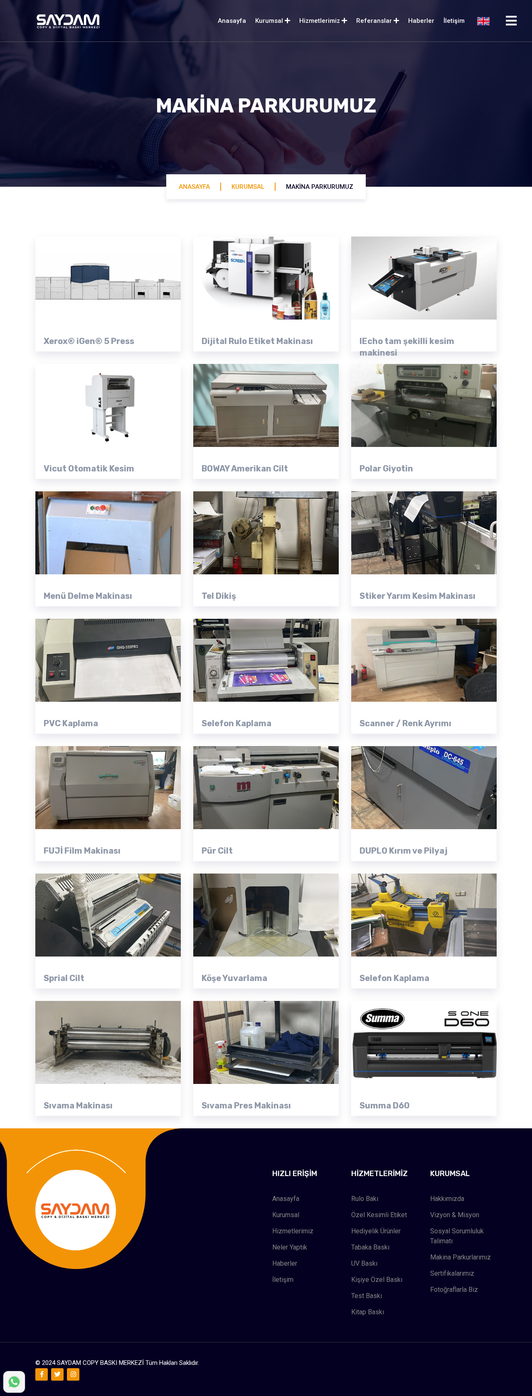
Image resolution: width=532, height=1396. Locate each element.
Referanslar (375, 20)
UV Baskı (364, 1263)
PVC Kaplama (71, 723)
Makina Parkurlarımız (460, 1257)
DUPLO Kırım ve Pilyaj (404, 851)
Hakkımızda (447, 1199)
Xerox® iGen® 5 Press (89, 341)
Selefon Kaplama (236, 723)
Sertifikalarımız (452, 1273)
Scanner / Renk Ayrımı (405, 723)
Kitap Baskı (367, 1312)
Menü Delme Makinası (88, 596)
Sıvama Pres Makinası (246, 1105)
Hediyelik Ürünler (376, 1231)
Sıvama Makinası (78, 1105)
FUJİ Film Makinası (82, 851)
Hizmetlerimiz (320, 20)
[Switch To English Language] (483, 21)
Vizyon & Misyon (454, 1215)
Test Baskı (366, 1296)
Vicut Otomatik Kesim (89, 468)
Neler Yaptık (289, 1247)
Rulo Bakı (364, 1199)
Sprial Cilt (64, 978)
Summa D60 (385, 1105)
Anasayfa (232, 20)
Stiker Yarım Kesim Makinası (417, 596)
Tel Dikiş (219, 596)
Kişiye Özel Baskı (376, 1280)
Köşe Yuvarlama (234, 978)
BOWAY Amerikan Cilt (245, 468)
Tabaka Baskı (370, 1247)
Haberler (421, 20)
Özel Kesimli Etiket (379, 1215)
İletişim (454, 20)
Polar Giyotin (386, 468)
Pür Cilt (217, 851)
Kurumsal (270, 20)
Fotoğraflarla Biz (454, 1289)
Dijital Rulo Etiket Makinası (257, 341)
